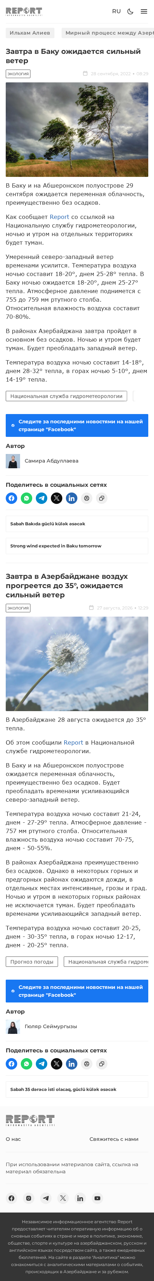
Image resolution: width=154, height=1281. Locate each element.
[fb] (11, 498)
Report (59, 216)
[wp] (26, 498)
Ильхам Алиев (30, 33)
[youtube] (97, 1198)
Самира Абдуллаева (51, 461)
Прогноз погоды (31, 962)
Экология (18, 74)
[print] (86, 498)
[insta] (28, 1198)
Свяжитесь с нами (114, 1139)
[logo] (24, 11)
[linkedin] (71, 498)
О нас (13, 1139)
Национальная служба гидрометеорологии (66, 396)
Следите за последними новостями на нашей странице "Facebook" (81, 425)
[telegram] (41, 498)
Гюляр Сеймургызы (51, 1026)
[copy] (101, 498)
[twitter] (56, 498)
